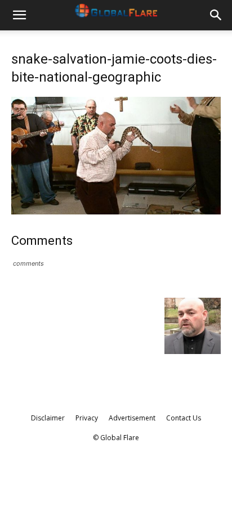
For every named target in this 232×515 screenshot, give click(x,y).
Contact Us (183, 418)
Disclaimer (48, 418)
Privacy (86, 418)
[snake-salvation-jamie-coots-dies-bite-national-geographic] (116, 211)
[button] (19, 15)
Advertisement (132, 418)
